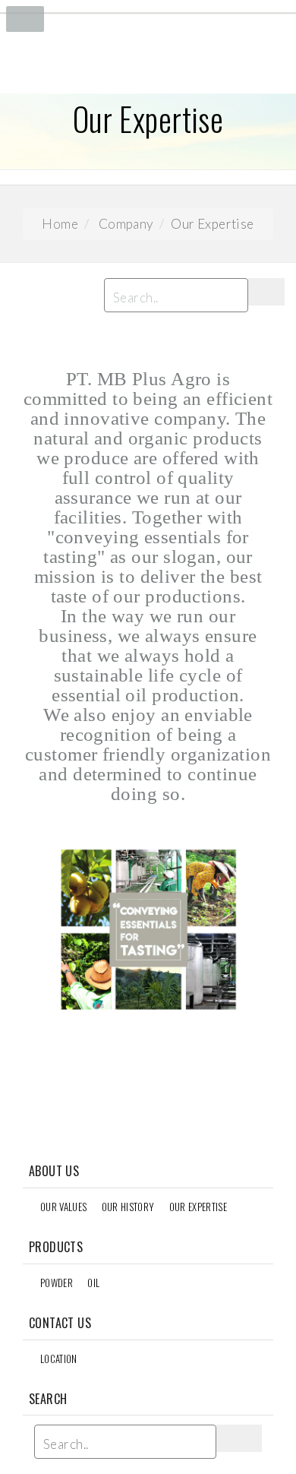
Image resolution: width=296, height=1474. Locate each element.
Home (60, 224)
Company (126, 224)
